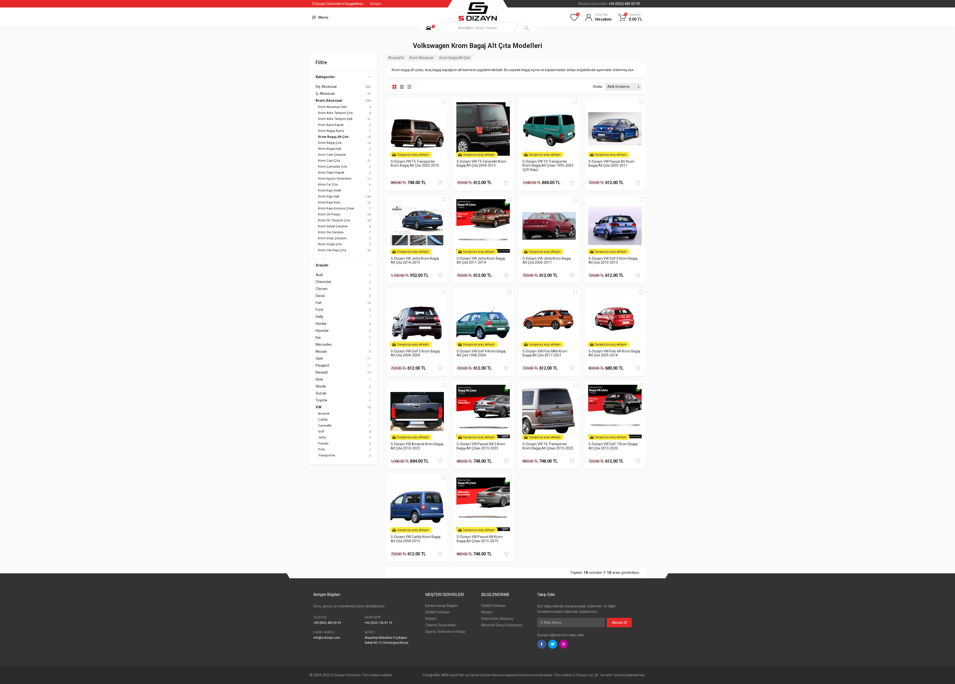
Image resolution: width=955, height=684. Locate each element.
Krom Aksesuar (329, 100)
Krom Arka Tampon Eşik (335, 119)
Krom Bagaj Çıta (329, 143)
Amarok (324, 413)
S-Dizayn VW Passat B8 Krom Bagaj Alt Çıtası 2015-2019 (480, 539)
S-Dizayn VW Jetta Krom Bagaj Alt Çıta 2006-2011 (547, 260)
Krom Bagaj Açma (331, 131)
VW (319, 407)
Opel (319, 358)
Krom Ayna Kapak (331, 125)
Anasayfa (396, 58)
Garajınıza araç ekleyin (413, 154)
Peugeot (322, 365)
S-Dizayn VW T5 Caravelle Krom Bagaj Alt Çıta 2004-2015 (481, 163)
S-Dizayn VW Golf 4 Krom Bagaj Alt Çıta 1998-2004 (481, 353)
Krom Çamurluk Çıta (332, 166)
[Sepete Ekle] (439, 182)
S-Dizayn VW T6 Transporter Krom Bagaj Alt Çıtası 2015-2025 (548, 446)
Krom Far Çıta (328, 184)
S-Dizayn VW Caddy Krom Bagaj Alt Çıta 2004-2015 (415, 539)
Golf (321, 431)
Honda (321, 323)
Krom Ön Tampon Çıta (334, 220)
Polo (321, 449)
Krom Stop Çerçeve (332, 238)
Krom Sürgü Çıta (330, 244)
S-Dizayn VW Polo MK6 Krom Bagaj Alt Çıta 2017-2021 (545, 353)
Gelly (319, 316)
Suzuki (321, 393)
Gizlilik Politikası (437, 612)
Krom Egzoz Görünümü (334, 178)
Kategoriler (325, 77)
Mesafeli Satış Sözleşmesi (502, 625)
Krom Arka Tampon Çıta (335, 113)
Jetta (322, 437)
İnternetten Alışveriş (497, 619)
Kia (318, 337)
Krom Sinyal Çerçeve (332, 226)
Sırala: (598, 86)
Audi (319, 275)
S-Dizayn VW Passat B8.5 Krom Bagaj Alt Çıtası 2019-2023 (481, 446)
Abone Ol (619, 622)
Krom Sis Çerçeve (330, 232)
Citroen (322, 289)
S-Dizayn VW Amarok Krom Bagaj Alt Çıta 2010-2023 (417, 446)
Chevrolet (323, 282)
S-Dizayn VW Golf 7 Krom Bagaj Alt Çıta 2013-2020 (612, 446)
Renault (322, 372)
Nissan (321, 351)
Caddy (323, 419)
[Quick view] (444, 102)
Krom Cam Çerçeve (332, 154)
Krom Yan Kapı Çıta (332, 250)
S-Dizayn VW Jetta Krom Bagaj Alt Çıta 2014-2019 (415, 260)
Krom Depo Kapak (331, 172)
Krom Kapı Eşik (329, 196)
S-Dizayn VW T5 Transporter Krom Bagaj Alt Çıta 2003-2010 (415, 163)
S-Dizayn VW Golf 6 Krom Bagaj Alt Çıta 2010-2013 (612, 260)
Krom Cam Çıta (329, 160)
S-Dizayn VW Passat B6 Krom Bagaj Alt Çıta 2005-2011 (611, 163)
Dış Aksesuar (326, 86)
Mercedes (324, 344)
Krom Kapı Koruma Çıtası (336, 208)
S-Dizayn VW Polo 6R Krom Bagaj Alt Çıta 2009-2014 (614, 353)
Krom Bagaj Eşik (329, 148)
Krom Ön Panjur (329, 214)
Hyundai (322, 330)
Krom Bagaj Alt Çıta (333, 137)
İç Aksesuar (325, 93)
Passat (323, 443)
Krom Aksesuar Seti (332, 107)
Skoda (321, 386)
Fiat (319, 302)
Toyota (321, 400)
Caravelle (324, 425)
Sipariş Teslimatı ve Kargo (445, 632)
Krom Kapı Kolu (329, 202)
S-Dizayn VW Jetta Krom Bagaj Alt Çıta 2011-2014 (481, 260)
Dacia (320, 295)
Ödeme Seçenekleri (440, 625)
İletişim (376, 3)
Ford (319, 309)
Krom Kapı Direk (329, 190)
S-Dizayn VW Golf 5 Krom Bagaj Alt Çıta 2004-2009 (415, 353)
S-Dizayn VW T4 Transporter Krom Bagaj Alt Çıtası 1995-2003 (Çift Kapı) (548, 165)
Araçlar (322, 265)
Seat (319, 379)
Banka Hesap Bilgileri (441, 606)
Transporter (326, 455)
